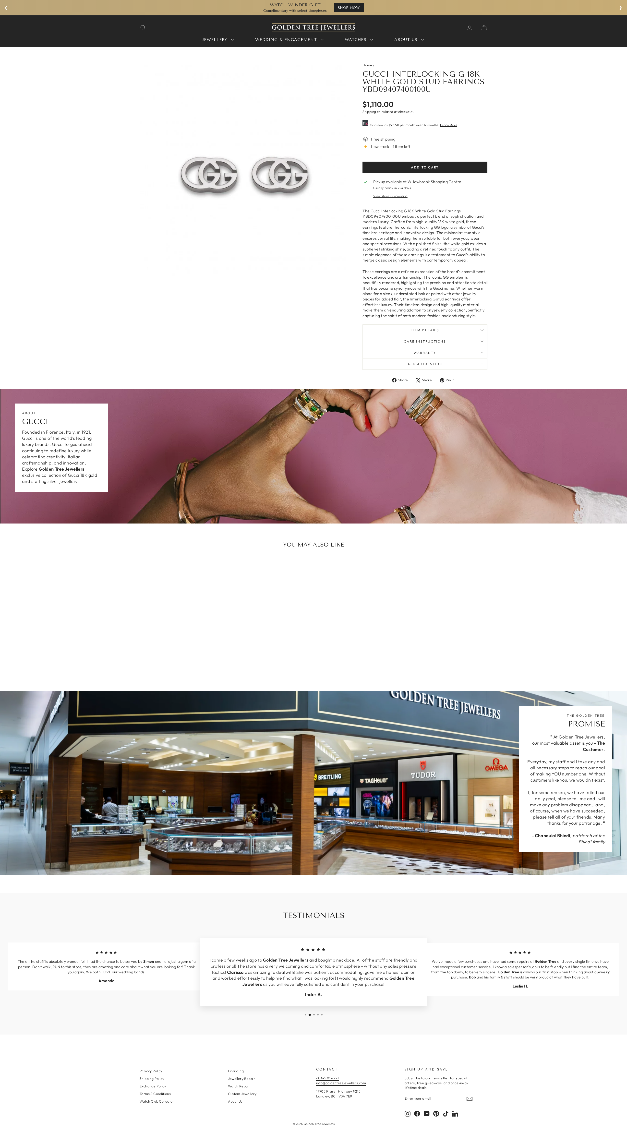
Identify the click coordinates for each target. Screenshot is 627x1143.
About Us (235, 1101)
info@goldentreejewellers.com (341, 1083)
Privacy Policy (151, 1071)
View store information (390, 196)
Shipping (369, 111)
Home (367, 65)
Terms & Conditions (155, 1094)
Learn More (448, 125)
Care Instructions (425, 341)
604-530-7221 (327, 1078)
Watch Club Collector (157, 1101)
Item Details (425, 330)
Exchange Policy (153, 1086)
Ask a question (425, 364)
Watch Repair (239, 1086)
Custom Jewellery (242, 1094)
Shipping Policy (152, 1078)
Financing (236, 1071)
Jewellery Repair (241, 1078)
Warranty (425, 353)
